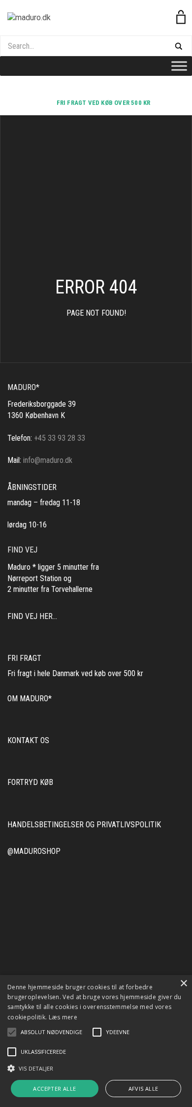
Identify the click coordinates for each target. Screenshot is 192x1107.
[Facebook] (100, 88)
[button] (51, 1032)
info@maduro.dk (47, 460)
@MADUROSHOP (34, 851)
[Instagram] (91, 88)
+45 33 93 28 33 (59, 438)
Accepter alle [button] (54, 1088)
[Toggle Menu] (179, 65)
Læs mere (63, 1017)
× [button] (183, 983)
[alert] (96, 1041)
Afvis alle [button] (143, 1088)
